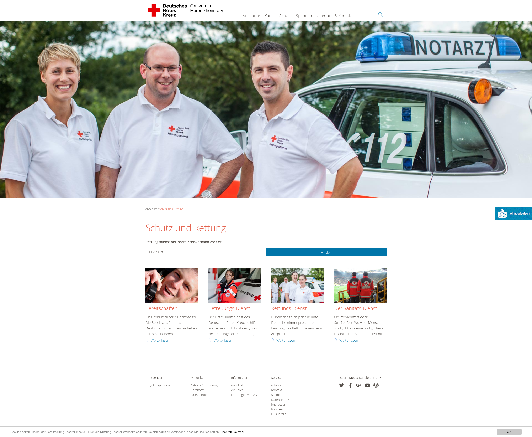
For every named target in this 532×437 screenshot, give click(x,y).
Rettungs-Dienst (289, 308)
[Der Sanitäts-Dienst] (360, 286)
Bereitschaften (161, 308)
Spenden (304, 15)
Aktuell (285, 15)
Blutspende (199, 395)
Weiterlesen (160, 340)
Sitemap (276, 395)
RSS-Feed (277, 409)
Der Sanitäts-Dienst (355, 308)
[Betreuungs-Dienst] (234, 286)
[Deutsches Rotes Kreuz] (167, 10)
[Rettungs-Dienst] (297, 286)
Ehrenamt (197, 390)
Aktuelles (237, 390)
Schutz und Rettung (171, 209)
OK (509, 432)
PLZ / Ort (156, 252)
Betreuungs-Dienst (229, 308)
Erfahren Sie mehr (232, 432)
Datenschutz (280, 400)
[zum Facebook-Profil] (341, 385)
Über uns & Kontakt (334, 15)
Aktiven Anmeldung (204, 385)
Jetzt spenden (160, 385)
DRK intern (278, 414)
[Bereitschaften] (171, 286)
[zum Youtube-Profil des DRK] (367, 385)
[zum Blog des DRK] (376, 385)
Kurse (270, 15)
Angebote (251, 15)
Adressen (277, 385)
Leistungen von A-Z (244, 395)
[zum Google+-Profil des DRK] (358, 385)
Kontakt (276, 390)
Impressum (279, 404)
